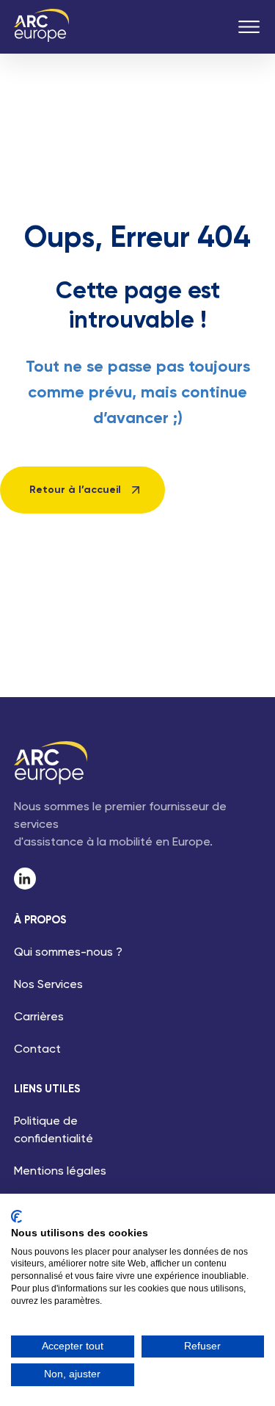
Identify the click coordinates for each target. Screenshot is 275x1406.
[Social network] (25, 879)
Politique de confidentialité (53, 1130)
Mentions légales (60, 1172)
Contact (37, 1050)
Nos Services (48, 985)
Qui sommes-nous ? (68, 953)
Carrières (39, 1017)
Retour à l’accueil (75, 490)
